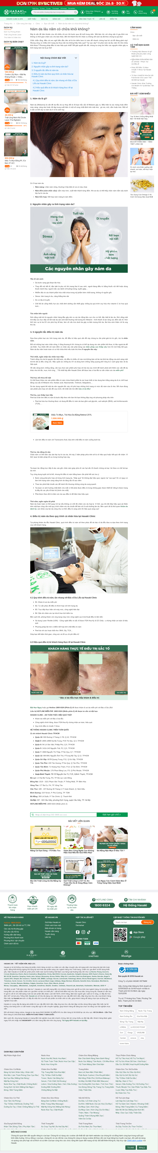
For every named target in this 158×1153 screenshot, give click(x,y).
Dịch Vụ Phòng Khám (12, 32)
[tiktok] (88, 932)
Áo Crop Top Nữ (48, 1126)
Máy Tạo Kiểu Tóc (128, 1090)
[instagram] (83, 932)
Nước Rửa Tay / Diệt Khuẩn (15, 1084)
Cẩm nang (69, 19)
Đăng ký (147, 922)
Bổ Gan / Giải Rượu (138, 1061)
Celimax (62, 986)
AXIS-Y (103, 986)
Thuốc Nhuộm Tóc (123, 1087)
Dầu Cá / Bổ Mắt (122, 1064)
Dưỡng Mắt (45, 1087)
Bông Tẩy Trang (94, 1087)
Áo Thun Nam (95, 1126)
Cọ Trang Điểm (108, 1087)
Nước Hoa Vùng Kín (49, 1064)
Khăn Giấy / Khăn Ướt (24, 1072)
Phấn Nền (98, 1072)
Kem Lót (82, 1072)
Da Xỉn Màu (104, 1110)
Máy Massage (57, 1104)
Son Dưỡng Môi (85, 1084)
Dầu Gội (119, 1072)
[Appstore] (137, 932)
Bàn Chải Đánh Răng (87, 1058)
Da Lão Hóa (99, 1104)
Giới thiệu (32, 19)
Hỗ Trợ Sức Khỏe (122, 1061)
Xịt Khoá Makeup (103, 1078)
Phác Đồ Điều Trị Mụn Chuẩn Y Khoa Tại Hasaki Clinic (141, 69)
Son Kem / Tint (98, 1084)
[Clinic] (32, 953)
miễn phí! (120, 370)
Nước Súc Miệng (85, 1061)
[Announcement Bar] (79, 3)
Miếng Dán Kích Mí (136, 1110)
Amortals (80, 986)
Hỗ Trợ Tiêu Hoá (122, 1058)
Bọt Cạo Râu (9, 1078)
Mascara (104, 1081)
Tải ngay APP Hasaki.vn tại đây (74, 1020)
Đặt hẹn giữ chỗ (111, 814)
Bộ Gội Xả (133, 1075)
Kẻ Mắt (88, 1081)
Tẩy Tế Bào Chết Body (13, 1104)
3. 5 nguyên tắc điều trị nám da (45, 70)
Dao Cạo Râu (32, 1075)
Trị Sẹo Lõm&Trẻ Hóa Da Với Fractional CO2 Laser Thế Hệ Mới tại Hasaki (142, 77)
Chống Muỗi (32, 1084)
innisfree (41, 986)
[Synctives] (94, 954)
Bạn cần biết (49, 23)
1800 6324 (102, 905)
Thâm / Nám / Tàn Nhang (89, 1113)
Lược (118, 1090)
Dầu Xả (126, 1072)
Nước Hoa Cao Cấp (67, 1061)
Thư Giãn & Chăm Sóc (12, 37)
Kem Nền (89, 1072)
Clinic (38, 23)
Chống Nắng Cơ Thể (31, 1107)
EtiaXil (48, 986)
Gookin (55, 986)
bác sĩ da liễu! (85, 389)
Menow (96, 986)
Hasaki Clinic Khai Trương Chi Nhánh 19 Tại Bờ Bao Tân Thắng (142, 85)
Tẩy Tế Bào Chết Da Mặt (51, 1075)
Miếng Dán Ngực (27, 1087)
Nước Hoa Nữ (46, 1058)
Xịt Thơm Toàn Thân (49, 1061)
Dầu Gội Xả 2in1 (122, 1075)
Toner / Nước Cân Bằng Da (52, 1078)
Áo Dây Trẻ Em (122, 1126)
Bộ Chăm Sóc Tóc (123, 1093)
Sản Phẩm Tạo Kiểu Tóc (141, 1087)
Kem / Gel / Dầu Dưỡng (67, 1084)
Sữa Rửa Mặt (59, 1072)
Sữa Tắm (7, 1101)
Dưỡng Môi (55, 1087)
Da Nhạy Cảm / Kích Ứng (88, 1107)
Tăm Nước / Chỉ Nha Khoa (103, 1061)
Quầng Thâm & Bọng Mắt (89, 1116)
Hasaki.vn (33, 996)
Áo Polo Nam (84, 1126)
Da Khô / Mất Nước (86, 1104)
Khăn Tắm (8, 1126)
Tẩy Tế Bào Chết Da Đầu (126, 1078)
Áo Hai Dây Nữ (62, 1126)
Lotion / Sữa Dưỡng (49, 1084)
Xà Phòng (16, 1101)
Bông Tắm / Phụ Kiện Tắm (23, 1126)
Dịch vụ (44, 19)
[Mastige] (126, 954)
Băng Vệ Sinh (9, 1072)
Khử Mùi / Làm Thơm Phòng (15, 1075)
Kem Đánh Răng (102, 1058)
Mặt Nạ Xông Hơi (11, 1081)
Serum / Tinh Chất (48, 1081)
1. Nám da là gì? (39, 63)
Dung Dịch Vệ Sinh (11, 1087)
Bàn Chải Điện (98, 1064)
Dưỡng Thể (28, 1104)
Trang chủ (8, 23)
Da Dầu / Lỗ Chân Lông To (89, 1101)
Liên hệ (102, 19)
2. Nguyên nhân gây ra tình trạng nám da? (50, 67)
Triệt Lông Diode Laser (12, 34)
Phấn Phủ (91, 1078)
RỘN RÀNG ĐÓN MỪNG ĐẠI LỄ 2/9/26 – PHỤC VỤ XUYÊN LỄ (141, 61)
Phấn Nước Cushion (86, 1075)
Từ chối (130, 1147)
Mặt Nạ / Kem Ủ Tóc (124, 1081)
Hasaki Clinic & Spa (14, 19)
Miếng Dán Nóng (22, 1078)
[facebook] (77, 932)
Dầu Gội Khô (135, 1072)
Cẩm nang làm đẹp (23, 23)
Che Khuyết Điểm (102, 1075)
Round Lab (70, 986)
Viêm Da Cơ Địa (85, 1119)
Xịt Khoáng (61, 1081)
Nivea (6, 986)
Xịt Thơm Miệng (85, 1064)
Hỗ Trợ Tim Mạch (137, 1058)
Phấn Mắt (96, 1081)
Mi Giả (125, 1110)
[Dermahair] (63, 953)
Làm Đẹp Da (120, 1101)
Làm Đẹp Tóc (132, 1101)
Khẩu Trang (46, 1104)
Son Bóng (83, 1087)
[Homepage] (15, 12)
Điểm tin (113, 19)
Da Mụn (109, 1104)
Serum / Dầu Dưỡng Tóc (125, 1084)
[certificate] (136, 970)
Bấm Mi (118, 1110)
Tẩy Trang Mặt (47, 1072)
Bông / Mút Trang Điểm (13, 1090)
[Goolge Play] (137, 937)
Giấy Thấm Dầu (85, 1090)
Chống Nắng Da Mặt (49, 1090)
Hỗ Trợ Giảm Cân (122, 1104)
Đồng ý (142, 1147)
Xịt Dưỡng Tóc (142, 1084)
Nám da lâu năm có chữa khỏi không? (73, 23)
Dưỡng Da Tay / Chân (12, 1107)
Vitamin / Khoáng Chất (139, 1104)
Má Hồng (82, 1078)
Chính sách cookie (134, 1140)
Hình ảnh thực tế (86, 19)
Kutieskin (89, 986)
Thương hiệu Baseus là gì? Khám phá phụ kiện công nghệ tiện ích (141, 54)
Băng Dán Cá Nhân (49, 1101)
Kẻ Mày (82, 1081)
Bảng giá (56, 19)
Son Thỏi (108, 1084)
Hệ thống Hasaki (135, 905)
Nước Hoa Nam (59, 1058)
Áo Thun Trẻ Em (135, 1126)
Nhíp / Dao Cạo (122, 1113)
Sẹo (101, 1116)
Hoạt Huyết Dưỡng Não (139, 1064)
